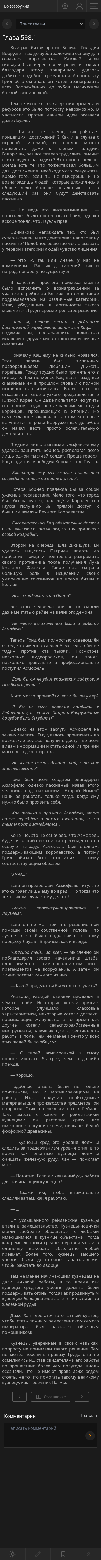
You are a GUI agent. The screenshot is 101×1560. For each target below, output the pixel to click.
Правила (88, 1415)
